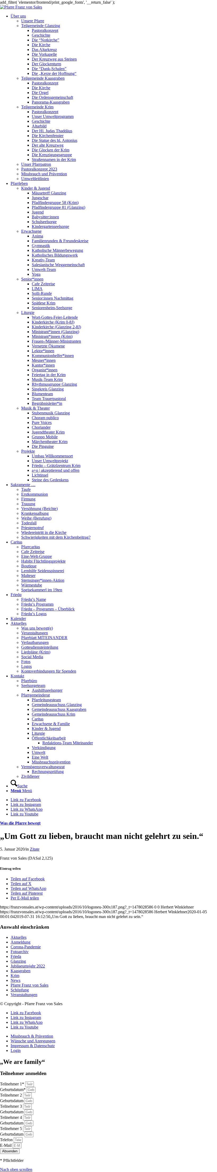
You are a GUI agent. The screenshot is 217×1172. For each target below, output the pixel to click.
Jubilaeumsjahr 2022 (28, 966)
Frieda (16, 956)
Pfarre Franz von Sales (29, 985)
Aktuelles (18, 937)
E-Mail (6, 1145)
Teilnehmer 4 (11, 1117)
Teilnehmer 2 (11, 1095)
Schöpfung (20, 990)
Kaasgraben (20, 971)
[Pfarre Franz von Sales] (21, 7)
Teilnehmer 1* (12, 1084)
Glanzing (18, 961)
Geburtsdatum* (13, 1089)
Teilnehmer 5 (11, 1128)
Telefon (7, 1139)
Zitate (34, 849)
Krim (15, 975)
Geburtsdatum (12, 1100)
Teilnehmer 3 (11, 1106)
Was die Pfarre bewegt (20, 823)
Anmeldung (20, 942)
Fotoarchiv (20, 951)
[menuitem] (114, 97)
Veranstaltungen (24, 994)
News (15, 980)
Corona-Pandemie (26, 947)
